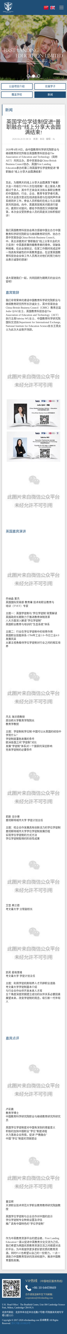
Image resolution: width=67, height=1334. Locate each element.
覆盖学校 (17, 94)
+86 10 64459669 (44, 1287)
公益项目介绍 (17, 86)
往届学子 (50, 86)
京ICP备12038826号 (21, 1323)
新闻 (50, 94)
